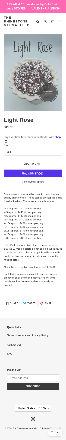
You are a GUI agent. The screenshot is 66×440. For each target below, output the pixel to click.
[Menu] (60, 21)
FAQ (9, 353)
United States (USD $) (32, 408)
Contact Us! (14, 344)
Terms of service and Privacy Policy (27, 335)
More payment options (33, 181)
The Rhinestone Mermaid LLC (17, 21)
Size (6, 145)
